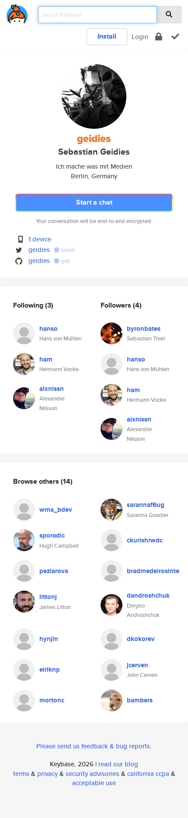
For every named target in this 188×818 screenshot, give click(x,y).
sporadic (52, 535)
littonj (48, 597)
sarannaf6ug (145, 505)
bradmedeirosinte (153, 571)
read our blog (118, 763)
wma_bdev (55, 509)
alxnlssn (51, 388)
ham (45, 359)
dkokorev (141, 639)
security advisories (92, 773)
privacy (47, 773)
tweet (67, 250)
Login (140, 36)
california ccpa (148, 773)
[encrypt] (158, 36)
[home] (17, 12)
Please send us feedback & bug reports (93, 746)
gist (64, 261)
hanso (48, 328)
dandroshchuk (148, 595)
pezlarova (53, 571)
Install (106, 36)
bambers (140, 700)
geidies (39, 249)
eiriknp (49, 669)
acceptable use (94, 782)
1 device (39, 239)
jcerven (137, 665)
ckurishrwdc (145, 540)
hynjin (48, 639)
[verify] (175, 36)
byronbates (143, 328)
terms (21, 773)
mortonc (51, 700)
